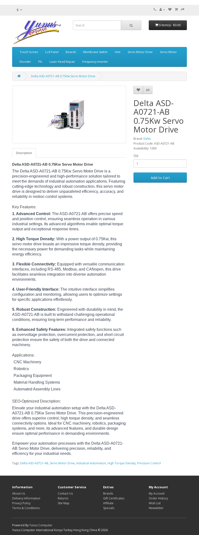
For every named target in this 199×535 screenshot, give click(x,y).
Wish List (155, 503)
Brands (108, 493)
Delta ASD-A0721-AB (34, 463)
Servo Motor (168, 52)
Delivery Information (26, 498)
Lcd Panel (51, 52)
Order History (158, 498)
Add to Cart (160, 177)
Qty (135, 156)
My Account (157, 493)
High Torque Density (122, 463)
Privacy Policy (21, 503)
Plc (40, 62)
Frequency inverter (95, 62)
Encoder (25, 62)
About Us (18, 493)
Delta (147, 139)
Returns (63, 498)
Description (24, 153)
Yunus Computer (40, 525)
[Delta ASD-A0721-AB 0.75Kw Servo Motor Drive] (69, 114)
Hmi (117, 52)
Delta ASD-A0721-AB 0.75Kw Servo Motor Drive (63, 76)
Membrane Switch (95, 52)
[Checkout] (182, 10)
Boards (71, 52)
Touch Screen (29, 52)
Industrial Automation (91, 463)
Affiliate (108, 503)
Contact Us (65, 493)
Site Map (63, 503)
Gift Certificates (113, 498)
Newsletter (156, 508)
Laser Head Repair (62, 62)
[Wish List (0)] (170, 10)
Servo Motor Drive (140, 52)
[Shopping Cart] (176, 10)
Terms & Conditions (26, 508)
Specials (108, 508)
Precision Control (149, 463)
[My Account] (162, 10)
